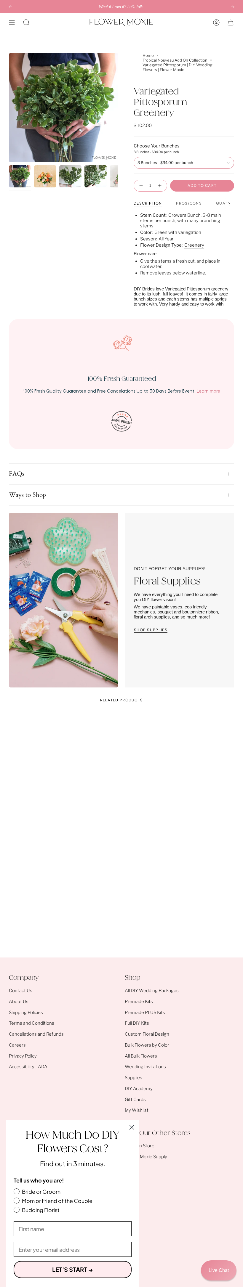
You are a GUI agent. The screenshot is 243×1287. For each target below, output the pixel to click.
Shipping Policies (26, 1012)
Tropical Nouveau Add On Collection (175, 60)
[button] (26, 22)
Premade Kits (139, 1001)
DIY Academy (139, 1088)
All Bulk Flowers (141, 1056)
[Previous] (10, 6)
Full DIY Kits (137, 1023)
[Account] (216, 22)
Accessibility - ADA (28, 1066)
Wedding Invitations (145, 1066)
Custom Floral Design (147, 1034)
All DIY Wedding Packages (152, 990)
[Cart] (230, 22)
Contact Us (20, 990)
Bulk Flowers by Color (147, 1045)
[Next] (232, 6)
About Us (18, 1001)
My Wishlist (136, 1110)
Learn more (208, 390)
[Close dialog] (132, 1127)
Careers (17, 1045)
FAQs (16, 474)
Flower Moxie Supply (146, 1156)
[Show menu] (11, 22)
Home (148, 55)
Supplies (133, 1077)
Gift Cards (135, 1099)
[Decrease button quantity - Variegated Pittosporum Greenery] (140, 186)
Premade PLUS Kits (145, 1012)
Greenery (194, 245)
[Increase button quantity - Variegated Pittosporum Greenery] (160, 186)
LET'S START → (72, 1269)
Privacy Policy (23, 1056)
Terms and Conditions (31, 1023)
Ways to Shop (27, 495)
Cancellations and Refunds (36, 1034)
